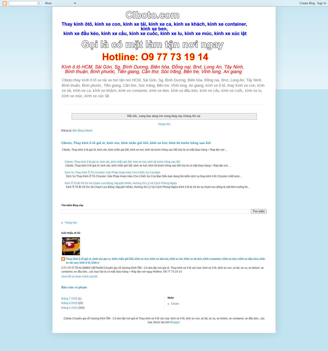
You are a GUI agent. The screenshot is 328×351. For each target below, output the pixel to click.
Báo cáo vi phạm (74, 287)
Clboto (175, 303)
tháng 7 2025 (69, 298)
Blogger (175, 322)
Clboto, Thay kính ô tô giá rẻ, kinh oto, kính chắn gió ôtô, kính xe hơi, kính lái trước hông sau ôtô (136, 143)
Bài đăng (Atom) (82, 130)
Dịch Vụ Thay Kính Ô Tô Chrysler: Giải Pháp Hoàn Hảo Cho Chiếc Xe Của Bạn (112, 172)
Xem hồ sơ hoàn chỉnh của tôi (79, 276)
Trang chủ (164, 124)
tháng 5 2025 (69, 307)
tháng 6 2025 (69, 303)
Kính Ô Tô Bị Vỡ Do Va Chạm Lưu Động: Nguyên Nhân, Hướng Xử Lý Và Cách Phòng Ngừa (121, 183)
